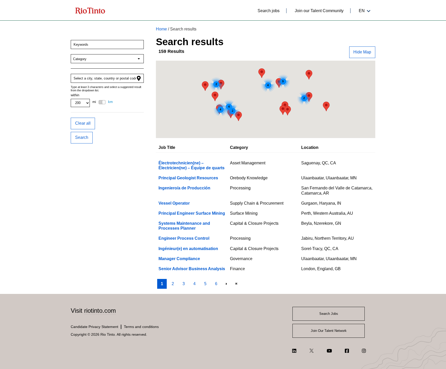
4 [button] (194, 284)
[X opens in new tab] (311, 350)
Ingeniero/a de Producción (184, 188)
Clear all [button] (83, 123)
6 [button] (216, 284)
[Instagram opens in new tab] (364, 350)
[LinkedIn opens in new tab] (294, 350)
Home (161, 29)
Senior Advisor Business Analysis (191, 269)
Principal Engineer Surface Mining (191, 213)
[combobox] (107, 44)
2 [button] (173, 284)
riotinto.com (100, 310)
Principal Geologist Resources (188, 178)
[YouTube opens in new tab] (329, 350)
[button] (362, 52)
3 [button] (183, 284)
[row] (265, 165)
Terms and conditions (141, 327)
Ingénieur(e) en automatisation (188, 248)
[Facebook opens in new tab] (347, 350)
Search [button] (81, 137)
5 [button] (205, 284)
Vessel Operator (174, 203)
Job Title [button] (166, 147)
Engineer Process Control (183, 238)
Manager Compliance (179, 258)
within (75, 95)
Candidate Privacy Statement (94, 327)
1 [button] (162, 284)
